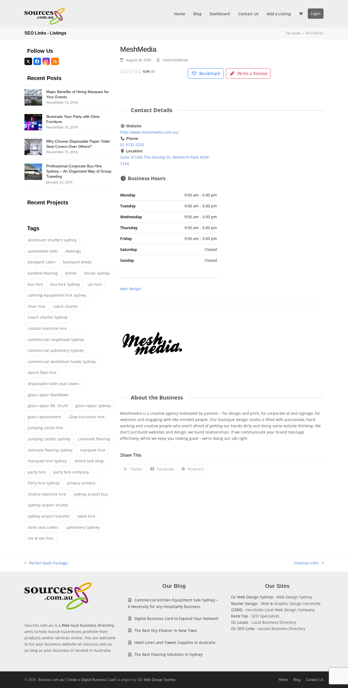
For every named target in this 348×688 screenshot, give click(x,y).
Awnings (73, 251)
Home (283, 680)
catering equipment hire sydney (57, 295)
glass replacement (44, 416)
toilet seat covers (43, 527)
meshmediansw (175, 59)
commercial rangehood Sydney (56, 339)
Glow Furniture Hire (87, 416)
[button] (301, 13)
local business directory (92, 625)
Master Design (244, 603)
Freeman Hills (306, 563)
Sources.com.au (51, 680)
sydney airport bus (91, 494)
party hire (37, 472)
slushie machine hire (47, 494)
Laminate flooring (94, 438)
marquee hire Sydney (47, 460)
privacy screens (81, 483)
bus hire (35, 284)
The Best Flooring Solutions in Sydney (168, 654)
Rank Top (239, 616)
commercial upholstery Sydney (56, 350)
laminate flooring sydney (50, 450)
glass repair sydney (93, 405)
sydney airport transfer (49, 516)
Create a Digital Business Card (91, 680)
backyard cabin (41, 262)
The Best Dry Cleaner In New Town (165, 630)
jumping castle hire (45, 427)
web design (130, 288)
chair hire (36, 306)
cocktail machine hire (47, 328)
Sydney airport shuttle (48, 505)
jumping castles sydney (49, 438)
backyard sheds (77, 262)
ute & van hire (41, 538)
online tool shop (89, 460)
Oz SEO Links (243, 628)
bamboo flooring (43, 273)
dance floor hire (42, 372)
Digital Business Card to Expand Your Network (176, 618)
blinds (71, 273)
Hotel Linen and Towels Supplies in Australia (174, 642)
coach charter (65, 306)
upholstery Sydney (83, 527)
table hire (86, 516)
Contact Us (315, 680)
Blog (296, 680)
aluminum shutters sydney (52, 239)
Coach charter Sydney (47, 317)
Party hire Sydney (44, 483)
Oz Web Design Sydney (252, 597)
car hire (95, 284)
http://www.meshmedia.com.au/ (149, 132)
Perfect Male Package (46, 563)
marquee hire (92, 450)
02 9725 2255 (132, 144)
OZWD (237, 609)
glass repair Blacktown (48, 394)
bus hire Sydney (65, 284)
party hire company (71, 472)
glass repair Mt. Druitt (48, 405)
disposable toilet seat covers (53, 383)
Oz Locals (239, 622)
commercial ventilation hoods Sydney (62, 361)
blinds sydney (97, 273)
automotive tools (43, 251)
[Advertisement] (275, 163)
